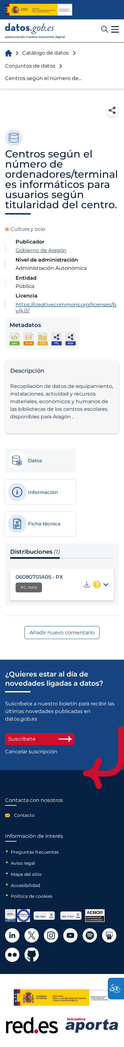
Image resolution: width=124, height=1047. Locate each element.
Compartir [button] (112, 110)
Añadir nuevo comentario (62, 633)
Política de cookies (31, 896)
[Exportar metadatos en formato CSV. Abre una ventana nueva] (43, 338)
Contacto (24, 815)
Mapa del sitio (26, 874)
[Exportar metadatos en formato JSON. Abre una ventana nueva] (29, 338)
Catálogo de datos (45, 53)
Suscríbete (22, 739)
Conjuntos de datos (30, 66)
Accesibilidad (25, 885)
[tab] (40, 461)
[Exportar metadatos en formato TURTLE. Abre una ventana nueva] (57, 338)
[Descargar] (87, 584)
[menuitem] (34, 815)
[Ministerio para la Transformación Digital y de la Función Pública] (38, 9)
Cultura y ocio (27, 229)
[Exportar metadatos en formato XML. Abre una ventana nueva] (15, 338)
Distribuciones (35, 551)
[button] (115, 29)
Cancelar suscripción (31, 752)
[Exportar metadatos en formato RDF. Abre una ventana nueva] (70, 338)
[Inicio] (35, 31)
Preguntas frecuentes (35, 852)
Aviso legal (23, 863)
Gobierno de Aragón (41, 250)
